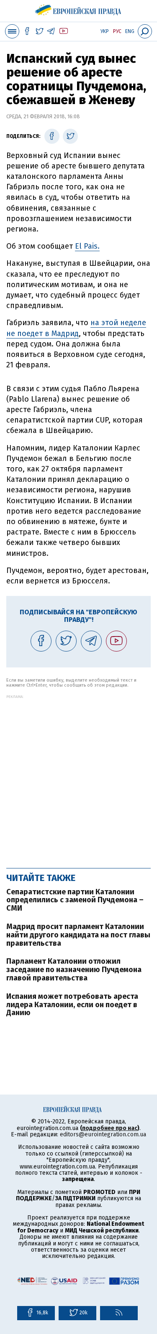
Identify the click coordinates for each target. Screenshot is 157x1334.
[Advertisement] (78, 777)
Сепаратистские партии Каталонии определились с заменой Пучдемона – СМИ (75, 900)
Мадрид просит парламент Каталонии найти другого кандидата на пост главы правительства (78, 935)
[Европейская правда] (78, 8)
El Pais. (87, 246)
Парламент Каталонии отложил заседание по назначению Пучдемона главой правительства (74, 970)
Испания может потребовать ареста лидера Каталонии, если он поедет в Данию (72, 1005)
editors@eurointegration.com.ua (103, 1134)
